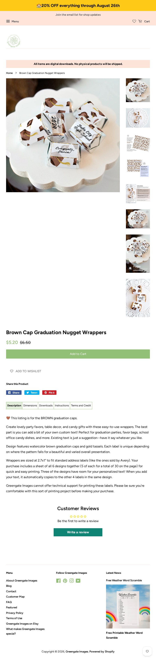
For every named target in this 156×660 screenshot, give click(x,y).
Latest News (113, 572)
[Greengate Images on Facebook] (58, 581)
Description (14, 405)
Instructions (62, 405)
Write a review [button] (78, 532)
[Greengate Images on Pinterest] (65, 581)
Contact (11, 591)
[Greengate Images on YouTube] (78, 581)
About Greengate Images (21, 580)
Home (9, 73)
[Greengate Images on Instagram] (71, 581)
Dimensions (30, 405)
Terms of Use (14, 618)
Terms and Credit (81, 405)
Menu (15, 21)
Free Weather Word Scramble (124, 580)
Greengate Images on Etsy (22, 623)
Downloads (46, 405)
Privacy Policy (14, 612)
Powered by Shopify (102, 651)
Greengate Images (77, 651)
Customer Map (15, 596)
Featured (11, 607)
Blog (9, 585)
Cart (147, 21)
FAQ (9, 602)
